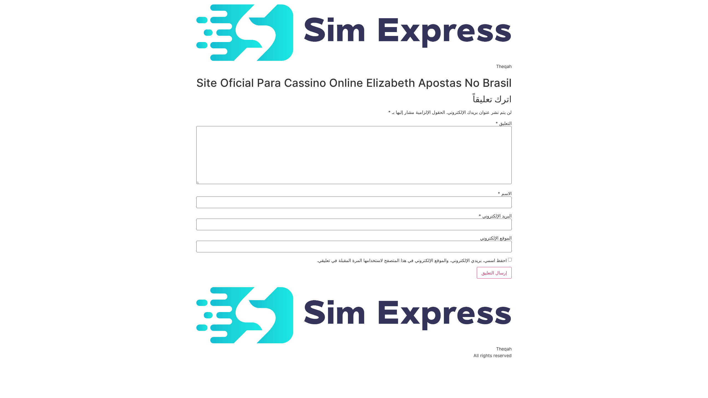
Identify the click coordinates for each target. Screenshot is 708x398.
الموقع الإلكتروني (496, 238)
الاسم (505, 193)
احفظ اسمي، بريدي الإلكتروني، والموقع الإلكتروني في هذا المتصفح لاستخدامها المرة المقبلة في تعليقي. (412, 260)
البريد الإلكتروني (495, 216)
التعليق (504, 123)
